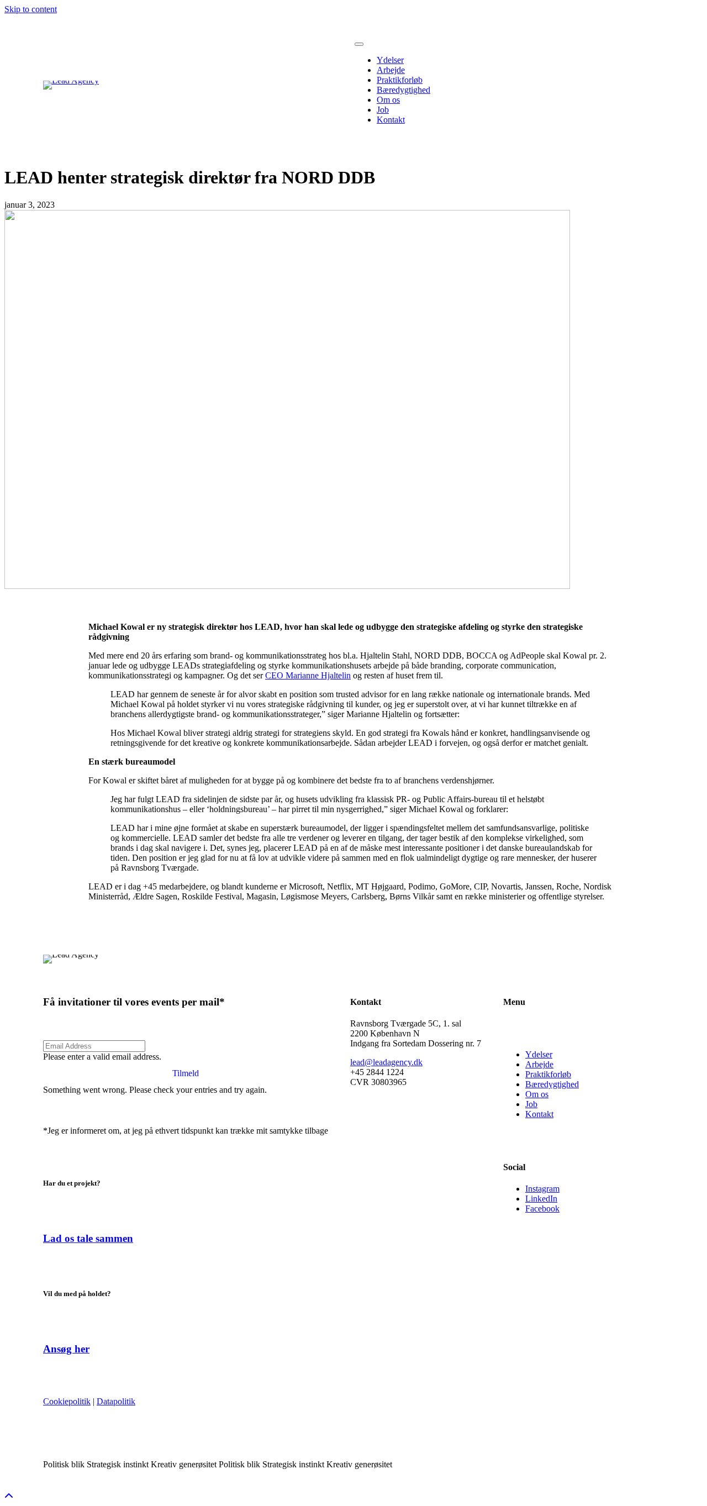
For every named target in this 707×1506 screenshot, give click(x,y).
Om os (536, 1094)
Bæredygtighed (552, 1084)
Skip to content (30, 9)
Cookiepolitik (67, 1401)
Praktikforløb (548, 1074)
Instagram (542, 1188)
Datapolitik (116, 1401)
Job (531, 1104)
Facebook (542, 1208)
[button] (185, 1073)
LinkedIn (541, 1198)
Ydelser (538, 1054)
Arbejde (539, 1064)
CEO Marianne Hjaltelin (308, 675)
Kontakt (539, 1114)
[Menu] (359, 44)
